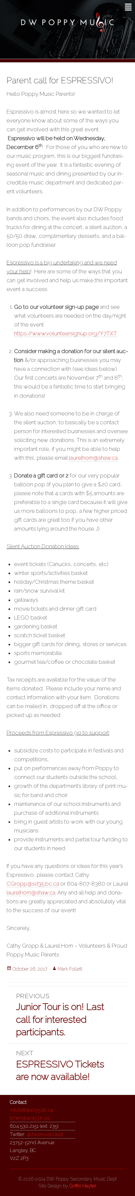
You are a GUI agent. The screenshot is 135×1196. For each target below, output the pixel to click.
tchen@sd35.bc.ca (29, 1118)
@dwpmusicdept (45, 1134)
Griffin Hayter (82, 1185)
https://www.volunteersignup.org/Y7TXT (65, 333)
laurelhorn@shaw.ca (93, 457)
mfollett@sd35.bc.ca (31, 1110)
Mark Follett (70, 969)
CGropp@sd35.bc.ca (33, 883)
